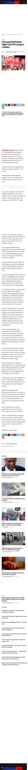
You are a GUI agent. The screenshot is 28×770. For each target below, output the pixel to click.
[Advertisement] (14, 18)
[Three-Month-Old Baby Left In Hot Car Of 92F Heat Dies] (13, 563)
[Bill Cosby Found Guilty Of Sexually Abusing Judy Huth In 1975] (13, 464)
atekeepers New (8, 150)
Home (3, 34)
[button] (2, 2)
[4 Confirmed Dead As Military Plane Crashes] (13, 489)
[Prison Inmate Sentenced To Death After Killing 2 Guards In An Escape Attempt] (13, 588)
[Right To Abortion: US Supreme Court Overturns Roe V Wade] (13, 513)
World (3, 39)
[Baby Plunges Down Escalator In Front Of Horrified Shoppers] (13, 538)
